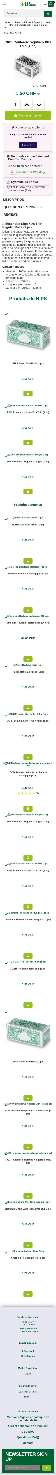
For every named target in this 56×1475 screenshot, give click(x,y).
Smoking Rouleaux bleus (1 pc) (28, 1257)
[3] (26, 793)
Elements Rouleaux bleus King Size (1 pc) (28, 919)
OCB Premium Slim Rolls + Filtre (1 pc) (28, 720)
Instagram (29, 1356)
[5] (33, 793)
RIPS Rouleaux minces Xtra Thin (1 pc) (28, 412)
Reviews (11, 214)
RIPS (18, 32)
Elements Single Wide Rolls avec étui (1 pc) (28, 1208)
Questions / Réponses (23, 207)
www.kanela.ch (30, 1331)
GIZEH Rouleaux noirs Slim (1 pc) (28, 968)
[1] (18, 793)
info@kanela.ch (28, 1328)
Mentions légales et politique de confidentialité (28, 1419)
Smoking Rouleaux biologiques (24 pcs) (28, 622)
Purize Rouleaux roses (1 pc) (28, 671)
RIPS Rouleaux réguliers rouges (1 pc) (28, 461)
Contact (28, 1442)
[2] (22, 793)
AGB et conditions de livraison (28, 1426)
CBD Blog (28, 1431)
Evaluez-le (28, 145)
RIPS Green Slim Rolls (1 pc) (28, 363)
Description (13, 199)
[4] (30, 793)
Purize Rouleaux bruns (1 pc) (28, 524)
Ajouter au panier (30, 115)
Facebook (28, 1351)
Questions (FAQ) (28, 1437)
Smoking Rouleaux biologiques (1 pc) (28, 573)
